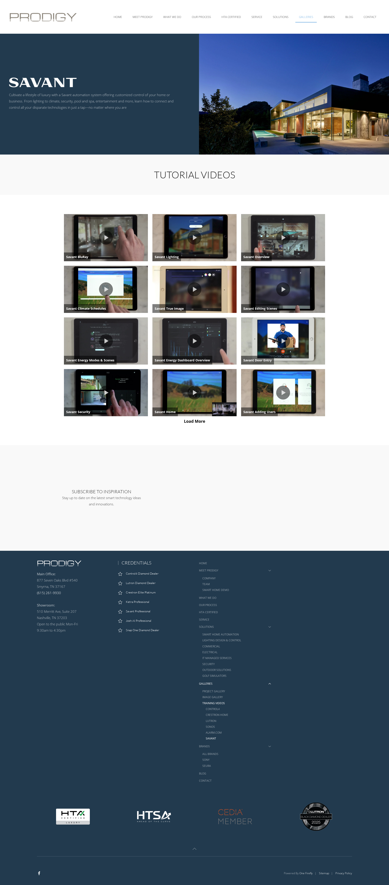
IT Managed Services (217, 658)
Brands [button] (329, 17)
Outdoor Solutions (216, 670)
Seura (206, 766)
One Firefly (306, 873)
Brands (204, 746)
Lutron (211, 721)
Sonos (210, 727)
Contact (370, 17)
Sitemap (324, 873)
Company (209, 578)
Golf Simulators (214, 676)
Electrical (209, 652)
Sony (206, 760)
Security (208, 664)
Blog (349, 17)
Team (206, 584)
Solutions (206, 627)
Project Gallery (213, 691)
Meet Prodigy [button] (143, 17)
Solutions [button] (280, 17)
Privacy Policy (343, 873)
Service (256, 17)
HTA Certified (231, 17)
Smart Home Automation (220, 634)
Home (118, 17)
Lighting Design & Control (221, 640)
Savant (211, 738)
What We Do (172, 17)
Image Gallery (212, 697)
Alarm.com (214, 733)
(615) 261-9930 (49, 593)
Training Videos (213, 703)
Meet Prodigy (208, 570)
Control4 (213, 709)
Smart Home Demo (215, 590)
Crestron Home (217, 715)
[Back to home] (44, 17)
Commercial (211, 646)
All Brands (210, 754)
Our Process (201, 17)
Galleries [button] (306, 17)
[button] (194, 849)
